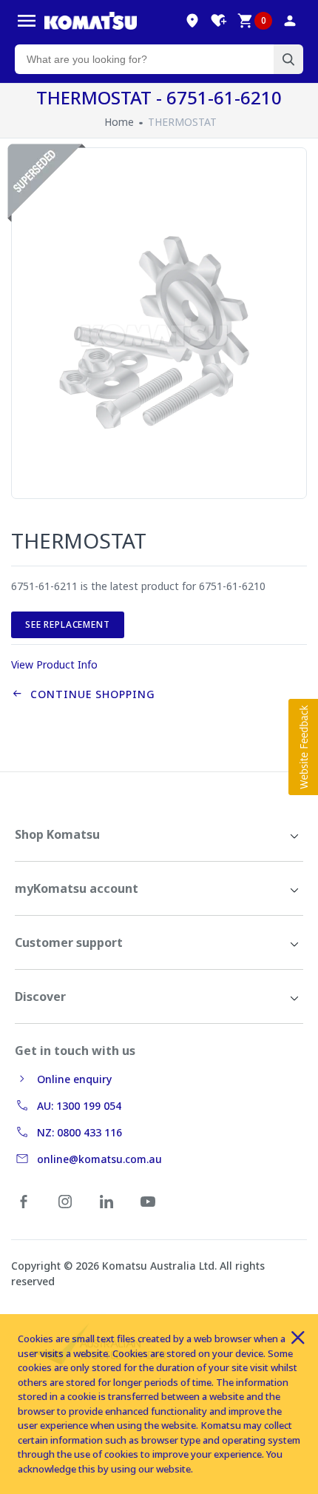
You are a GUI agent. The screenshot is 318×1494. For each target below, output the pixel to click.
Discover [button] (40, 996)
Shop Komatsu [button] (57, 834)
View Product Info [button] (54, 664)
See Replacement (67, 624)
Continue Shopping (89, 694)
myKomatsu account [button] (76, 888)
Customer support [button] (69, 942)
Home (119, 122)
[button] (303, 747)
